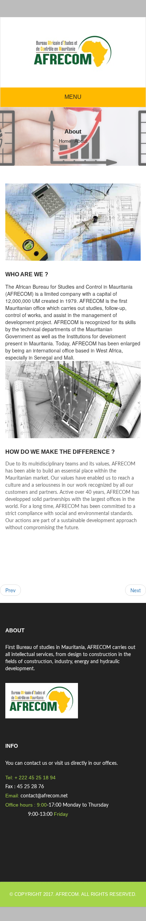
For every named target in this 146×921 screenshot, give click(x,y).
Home (65, 141)
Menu (73, 97)
